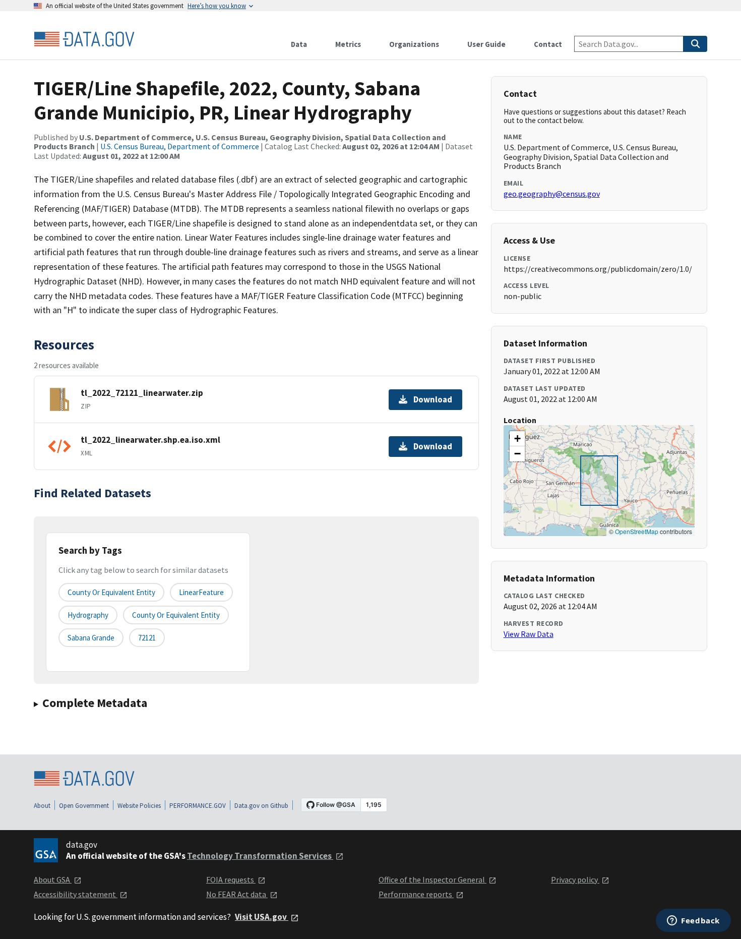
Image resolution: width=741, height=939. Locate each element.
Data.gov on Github (261, 805)
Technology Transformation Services (260, 855)
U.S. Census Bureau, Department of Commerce (179, 146)
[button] (517, 438)
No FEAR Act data (237, 894)
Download (432, 399)
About (42, 805)
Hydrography (88, 615)
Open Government (84, 805)
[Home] (84, 39)
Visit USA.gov (261, 916)
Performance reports (416, 894)
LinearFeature (201, 592)
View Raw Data (528, 634)
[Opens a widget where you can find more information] (693, 921)
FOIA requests (231, 879)
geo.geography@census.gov (552, 194)
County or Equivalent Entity (176, 615)
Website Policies (139, 805)
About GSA (53, 879)
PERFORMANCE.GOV (197, 805)
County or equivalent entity (111, 592)
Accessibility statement (75, 894)
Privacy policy (575, 879)
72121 (147, 637)
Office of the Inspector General (432, 879)
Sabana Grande (91, 637)
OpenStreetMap (636, 531)
